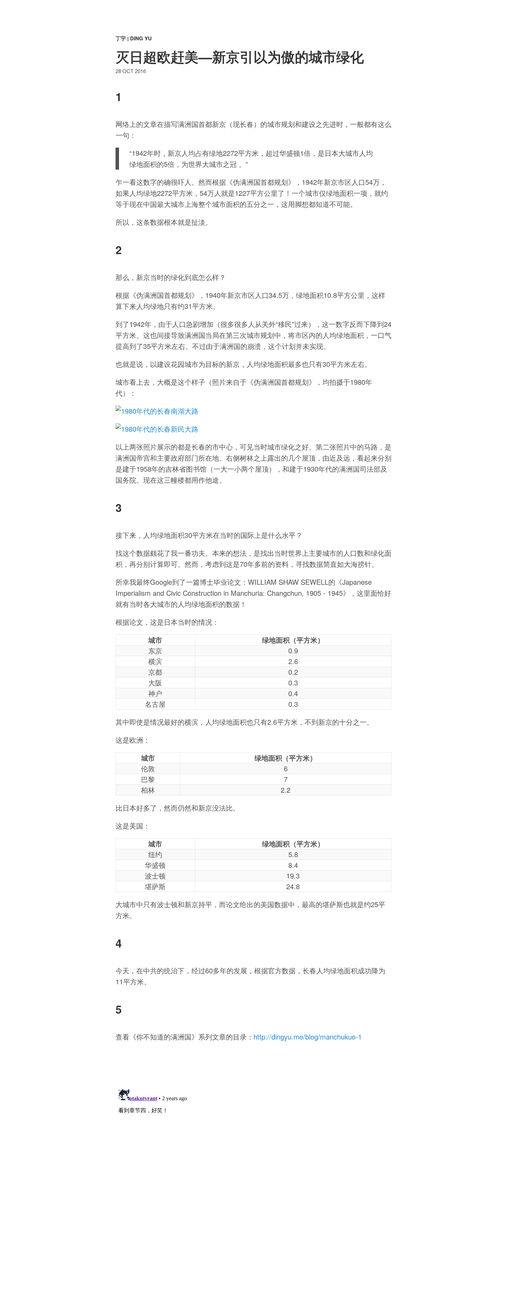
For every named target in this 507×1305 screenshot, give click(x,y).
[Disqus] (253, 1172)
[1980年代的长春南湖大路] (253, 410)
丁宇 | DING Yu (134, 38)
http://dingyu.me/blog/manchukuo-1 (308, 1037)
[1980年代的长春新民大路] (253, 428)
